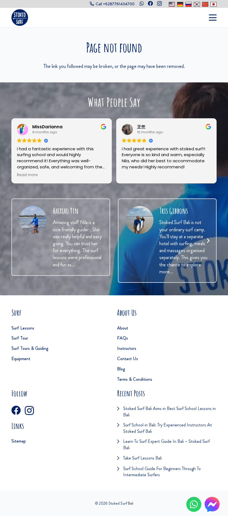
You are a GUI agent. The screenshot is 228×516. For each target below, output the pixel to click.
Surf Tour (19, 338)
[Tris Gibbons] (139, 220)
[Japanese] (213, 4)
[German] (180, 4)
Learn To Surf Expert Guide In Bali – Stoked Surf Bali (166, 444)
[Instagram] (159, 3)
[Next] (208, 240)
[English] (172, 4)
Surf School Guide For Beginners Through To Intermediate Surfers (162, 471)
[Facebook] (150, 3)
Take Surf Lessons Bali (142, 458)
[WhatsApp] (142, 3)
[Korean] (197, 4)
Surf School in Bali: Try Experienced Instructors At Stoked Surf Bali (167, 428)
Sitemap (18, 441)
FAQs (122, 338)
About (122, 328)
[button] (213, 17)
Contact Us (127, 358)
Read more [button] (27, 175)
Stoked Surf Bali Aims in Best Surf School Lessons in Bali (169, 411)
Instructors (126, 348)
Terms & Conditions (134, 379)
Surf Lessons (22, 328)
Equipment (20, 358)
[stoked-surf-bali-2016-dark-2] (19, 17)
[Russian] (188, 4)
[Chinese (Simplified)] (205, 4)
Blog (121, 369)
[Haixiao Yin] (33, 220)
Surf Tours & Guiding (29, 348)
